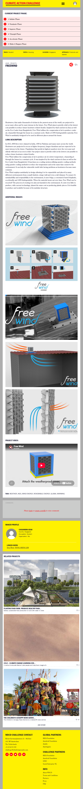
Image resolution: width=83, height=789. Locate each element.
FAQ (44, 784)
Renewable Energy (42, 494)
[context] (41, 317)
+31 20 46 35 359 (10, 747)
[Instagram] (20, 754)
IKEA (19, 494)
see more (41, 725)
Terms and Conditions (50, 775)
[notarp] (41, 223)
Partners (46, 778)
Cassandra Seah (25, 529)
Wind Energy (27, 494)
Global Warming (58, 494)
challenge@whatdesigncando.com (16, 750)
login (31, 511)
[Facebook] (7, 754)
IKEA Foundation (48, 738)
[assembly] (41, 270)
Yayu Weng (10, 548)
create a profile (40, 511)
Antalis (45, 744)
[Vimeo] (24, 754)
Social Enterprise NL (50, 764)
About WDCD (47, 773)
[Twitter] (15, 754)
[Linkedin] (11, 754)
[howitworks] (41, 411)
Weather (13, 494)
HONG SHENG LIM (22, 548)
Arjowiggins (47, 747)
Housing (31, 52)
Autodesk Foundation (50, 741)
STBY (45, 761)
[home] (41, 364)
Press (44, 781)
